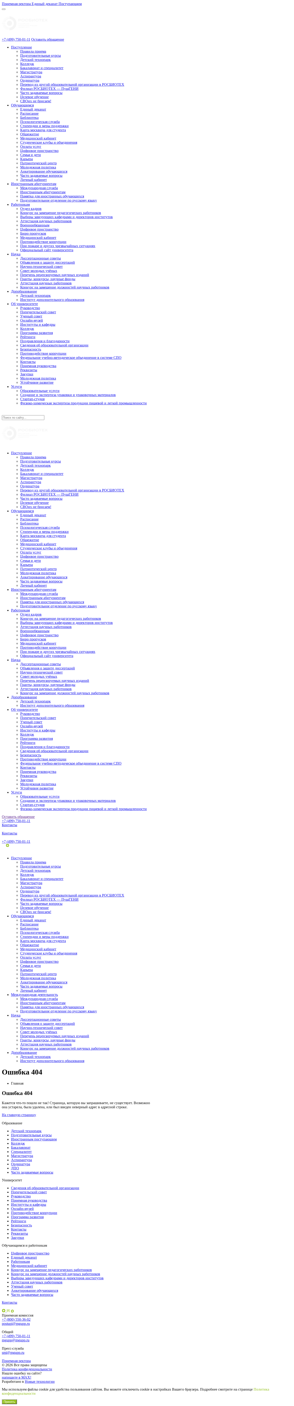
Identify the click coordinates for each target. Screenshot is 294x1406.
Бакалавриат (21, 1147)
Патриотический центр (38, 163)
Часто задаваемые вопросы (41, 93)
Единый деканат (33, 109)
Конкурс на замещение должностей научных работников (64, 287)
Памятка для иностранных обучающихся (52, 196)
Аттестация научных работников (46, 221)
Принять (9, 1401)
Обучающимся (22, 105)
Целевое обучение (34, 97)
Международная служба (39, 188)
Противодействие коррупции (43, 242)
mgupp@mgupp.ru (15, 1340)
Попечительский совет (38, 312)
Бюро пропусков (33, 233)
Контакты (28, 362)
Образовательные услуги (39, 391)
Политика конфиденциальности (27, 1369)
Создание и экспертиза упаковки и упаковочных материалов (68, 395)
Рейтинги (27, 337)
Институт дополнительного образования (52, 300)
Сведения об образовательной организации (54, 345)
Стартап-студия (32, 399)
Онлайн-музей (31, 320)
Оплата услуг (30, 147)
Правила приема (33, 51)
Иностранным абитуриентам (33, 184)
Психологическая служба (40, 122)
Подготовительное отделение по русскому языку (58, 200)
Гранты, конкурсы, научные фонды (47, 279)
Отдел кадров (31, 209)
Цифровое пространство (39, 151)
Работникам (20, 204)
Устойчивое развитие (37, 382)
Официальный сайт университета (46, 250)
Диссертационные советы (40, 258)
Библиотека (29, 118)
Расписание (29, 113)
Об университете (24, 304)
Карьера (26, 159)
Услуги (16, 387)
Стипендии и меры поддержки (44, 126)
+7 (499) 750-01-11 (16, 39)
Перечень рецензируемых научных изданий (54, 275)
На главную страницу (19, 1115)
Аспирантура (30, 76)
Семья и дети (30, 155)
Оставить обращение (47, 39)
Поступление (21, 47)
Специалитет (21, 1152)
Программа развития (36, 333)
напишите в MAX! (16, 1377)
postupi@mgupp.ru (16, 1324)
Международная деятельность (34, 995)
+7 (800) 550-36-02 (16, 1319)
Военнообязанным (34, 225)
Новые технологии (40, 1381)
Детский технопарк (35, 60)
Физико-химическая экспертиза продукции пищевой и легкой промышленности (83, 403)
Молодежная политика (38, 167)
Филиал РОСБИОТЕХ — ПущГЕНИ (49, 89)
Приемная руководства (38, 366)
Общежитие (29, 134)
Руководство (30, 308)
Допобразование (24, 291)
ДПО (15, 1168)
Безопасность (30, 349)
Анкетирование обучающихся (43, 171)
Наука (15, 254)
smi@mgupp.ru (13, 1353)
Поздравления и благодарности (45, 341)
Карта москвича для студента (43, 130)
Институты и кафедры (37, 324)
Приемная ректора (16, 1361)
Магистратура (31, 72)
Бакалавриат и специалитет (41, 68)
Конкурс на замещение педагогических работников (60, 213)
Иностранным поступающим (34, 1139)
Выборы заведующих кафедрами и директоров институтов (66, 217)
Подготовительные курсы (40, 55)
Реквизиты (28, 370)
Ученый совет (31, 316)
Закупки (26, 374)
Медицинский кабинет (38, 138)
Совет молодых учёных (38, 271)
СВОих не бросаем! (35, 101)
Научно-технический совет (41, 267)
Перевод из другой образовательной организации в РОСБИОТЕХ (72, 84)
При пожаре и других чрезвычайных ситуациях (57, 246)
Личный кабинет (33, 180)
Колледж (27, 64)
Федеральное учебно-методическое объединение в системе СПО (71, 358)
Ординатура (29, 80)
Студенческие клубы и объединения (48, 142)
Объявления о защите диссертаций (47, 262)
